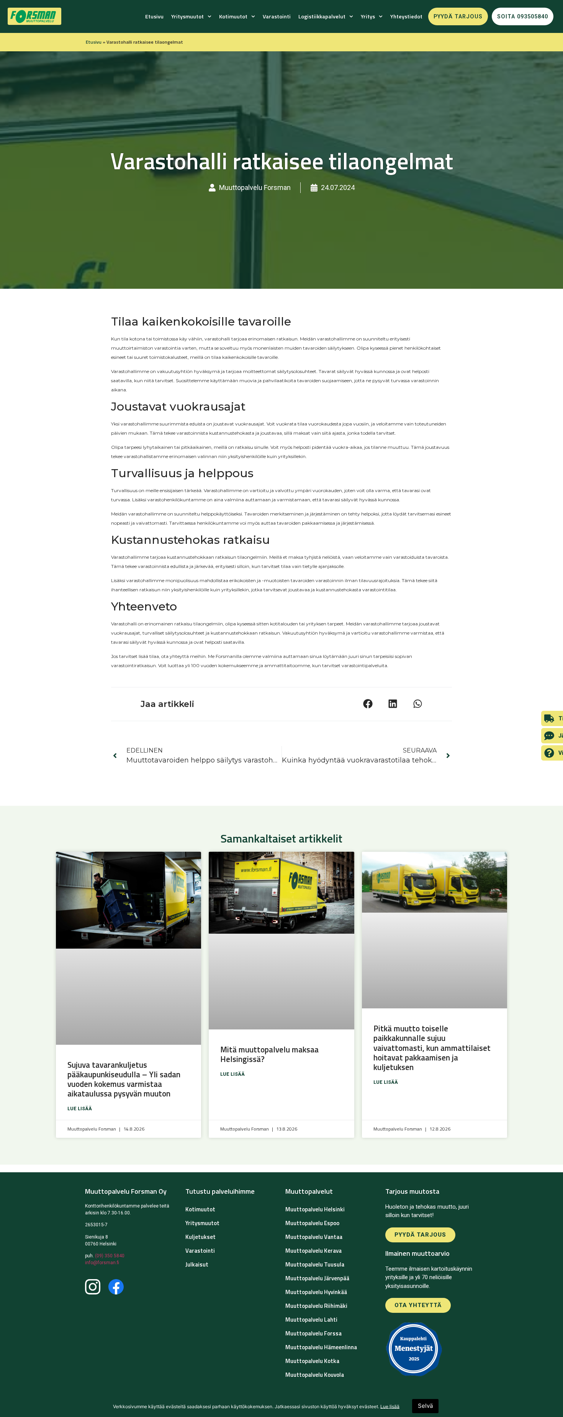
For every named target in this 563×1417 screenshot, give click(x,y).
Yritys (368, 16)
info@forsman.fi (102, 1262)
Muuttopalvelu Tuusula (314, 1264)
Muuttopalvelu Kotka (312, 1360)
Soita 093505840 (522, 16)
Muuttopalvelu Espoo (312, 1223)
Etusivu (154, 16)
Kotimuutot (233, 16)
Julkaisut (196, 1264)
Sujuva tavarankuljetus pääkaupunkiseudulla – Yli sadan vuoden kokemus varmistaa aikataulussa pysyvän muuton (123, 1079)
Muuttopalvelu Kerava (313, 1250)
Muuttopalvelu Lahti (311, 1319)
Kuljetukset (200, 1236)
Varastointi (277, 16)
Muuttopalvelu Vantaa (313, 1236)
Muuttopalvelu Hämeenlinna (321, 1347)
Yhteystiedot (406, 16)
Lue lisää (79, 1108)
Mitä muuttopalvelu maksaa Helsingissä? (269, 1054)
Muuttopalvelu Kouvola (314, 1374)
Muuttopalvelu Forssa (313, 1333)
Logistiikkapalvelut (321, 16)
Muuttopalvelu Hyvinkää (316, 1292)
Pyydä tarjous (458, 16)
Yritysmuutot (187, 16)
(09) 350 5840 (109, 1255)
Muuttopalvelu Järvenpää (317, 1278)
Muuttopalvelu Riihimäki (316, 1305)
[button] (367, 703)
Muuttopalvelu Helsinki (315, 1209)
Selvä (425, 1405)
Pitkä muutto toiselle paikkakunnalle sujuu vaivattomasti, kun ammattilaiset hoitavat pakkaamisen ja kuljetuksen (432, 1047)
